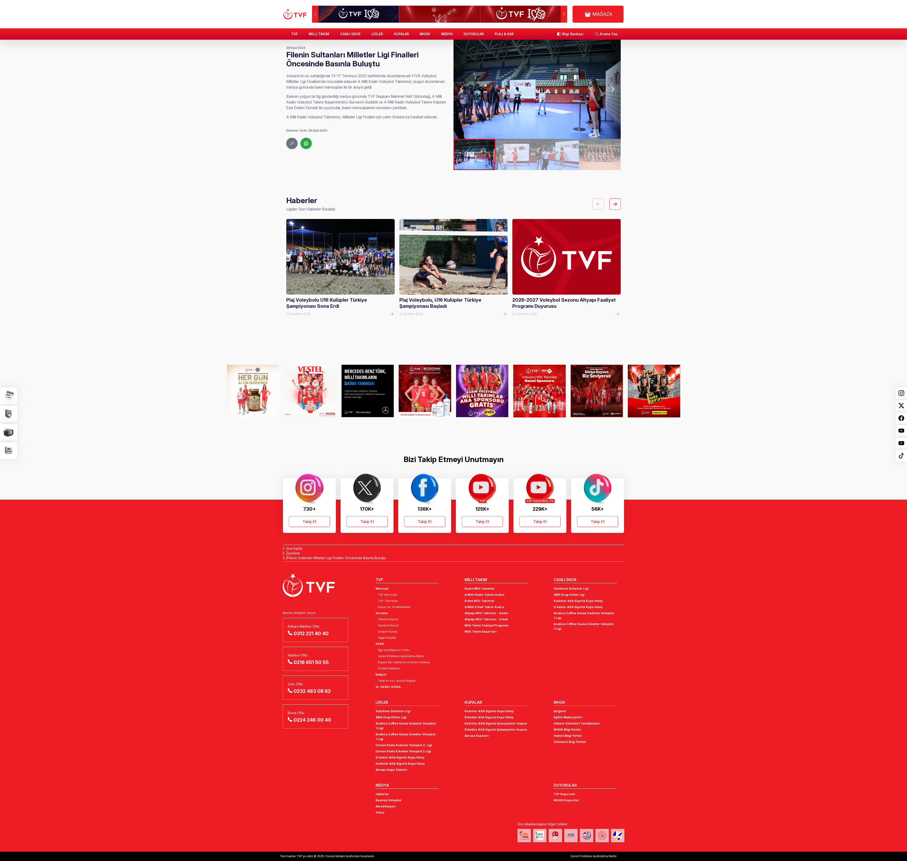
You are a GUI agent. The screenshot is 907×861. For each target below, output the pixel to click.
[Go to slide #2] (516, 154)
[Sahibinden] (596, 391)
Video (380, 812)
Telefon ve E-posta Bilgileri (397, 680)
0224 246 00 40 (312, 720)
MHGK (425, 34)
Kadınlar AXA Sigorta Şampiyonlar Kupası (496, 723)
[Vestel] (253, 391)
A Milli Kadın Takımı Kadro (484, 594)
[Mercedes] (310, 391)
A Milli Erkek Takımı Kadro (484, 607)
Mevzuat (382, 588)
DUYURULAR (474, 34)
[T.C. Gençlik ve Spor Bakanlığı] (602, 835)
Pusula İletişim (335, 856)
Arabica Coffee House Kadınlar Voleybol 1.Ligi (584, 615)
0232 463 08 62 (312, 691)
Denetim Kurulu (388, 625)
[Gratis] (425, 391)
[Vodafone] (539, 391)
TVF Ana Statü (387, 594)
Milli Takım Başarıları (481, 631)
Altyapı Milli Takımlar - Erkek (486, 619)
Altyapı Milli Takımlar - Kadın (486, 613)
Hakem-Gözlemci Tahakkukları (577, 723)
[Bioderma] (367, 391)
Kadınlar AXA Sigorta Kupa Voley (578, 601)
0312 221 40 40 (311, 633)
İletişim (381, 674)
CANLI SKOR (350, 34)
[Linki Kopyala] (292, 143)
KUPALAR (401, 34)
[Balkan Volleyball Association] (586, 835)
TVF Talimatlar (388, 601)
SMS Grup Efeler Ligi (569, 594)
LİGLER (377, 34)
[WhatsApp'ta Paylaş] (306, 143)
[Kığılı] (654, 391)
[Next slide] (612, 89)
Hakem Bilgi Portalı (568, 735)
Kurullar (382, 613)
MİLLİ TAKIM (319, 34)
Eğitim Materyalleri (568, 717)
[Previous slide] (462, 89)
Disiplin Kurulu (387, 631)
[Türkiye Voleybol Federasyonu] (295, 14)
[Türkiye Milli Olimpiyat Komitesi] (555, 835)
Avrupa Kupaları (477, 735)
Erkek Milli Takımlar (480, 601)
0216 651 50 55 (311, 662)
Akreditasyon (385, 806)
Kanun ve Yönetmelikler (394, 607)
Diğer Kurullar (387, 637)
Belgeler (560, 711)
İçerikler (293, 553)
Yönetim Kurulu (388, 619)
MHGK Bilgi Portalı (567, 729)
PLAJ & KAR (504, 34)
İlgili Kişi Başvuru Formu (394, 650)
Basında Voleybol (388, 800)
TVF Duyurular (564, 794)
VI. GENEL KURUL (388, 687)
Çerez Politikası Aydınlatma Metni (401, 656)
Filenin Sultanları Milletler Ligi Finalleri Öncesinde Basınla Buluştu (336, 558)
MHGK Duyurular (566, 800)
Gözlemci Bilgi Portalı (570, 742)
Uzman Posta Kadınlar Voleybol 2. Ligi (404, 745)
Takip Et (309, 521)
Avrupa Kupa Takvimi (391, 769)
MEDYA (447, 34)
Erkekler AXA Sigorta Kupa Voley (578, 607)
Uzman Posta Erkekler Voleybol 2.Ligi (403, 751)
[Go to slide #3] (558, 154)
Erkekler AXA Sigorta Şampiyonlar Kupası (496, 729)
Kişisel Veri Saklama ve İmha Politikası (404, 662)
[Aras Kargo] (482, 391)
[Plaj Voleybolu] (539, 835)
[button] (564, 14)
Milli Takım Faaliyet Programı (487, 625)
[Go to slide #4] (600, 154)
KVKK (380, 644)
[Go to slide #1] (474, 154)
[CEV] (617, 835)
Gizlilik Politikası (389, 668)
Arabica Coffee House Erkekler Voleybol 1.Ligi (584, 626)
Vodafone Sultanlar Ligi (571, 588)
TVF (294, 34)
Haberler (382, 794)
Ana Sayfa (294, 548)
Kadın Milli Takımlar (480, 588)
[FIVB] (571, 835)
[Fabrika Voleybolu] (524, 835)
